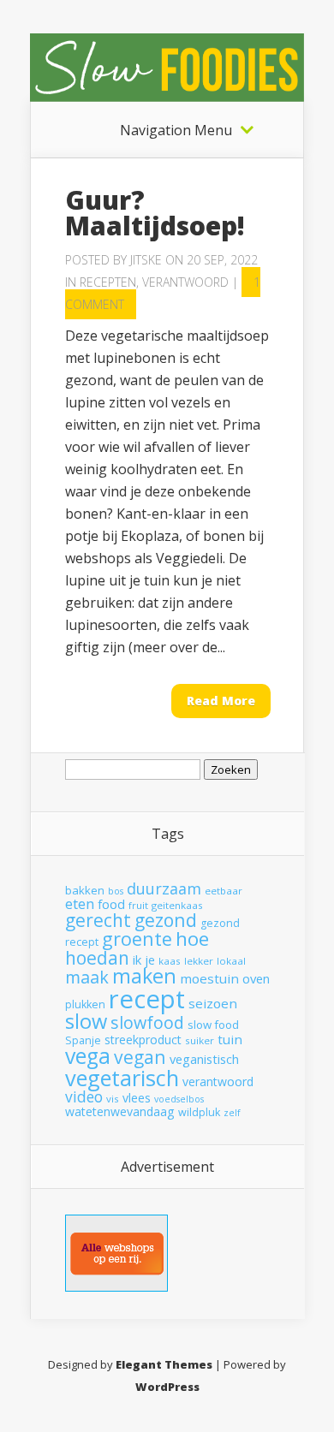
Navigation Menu (176, 130)
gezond (165, 919)
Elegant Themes (164, 1364)
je (150, 959)
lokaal (231, 960)
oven (256, 978)
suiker (199, 1040)
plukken (85, 1004)
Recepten (108, 282)
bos (115, 891)
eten (79, 903)
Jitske (146, 260)
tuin (230, 1039)
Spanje (83, 1040)
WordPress (167, 1386)
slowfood (147, 1022)
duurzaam (164, 888)
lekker (198, 960)
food (111, 903)
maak (87, 977)
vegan (140, 1056)
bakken (84, 890)
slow (86, 1021)
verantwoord (217, 1081)
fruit (138, 905)
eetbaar (223, 890)
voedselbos (179, 1099)
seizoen (212, 1003)
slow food (213, 1024)
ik (137, 959)
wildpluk (199, 1112)
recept (147, 999)
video (84, 1096)
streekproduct (143, 1039)
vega (87, 1056)
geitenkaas (177, 905)
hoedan (97, 958)
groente (137, 938)
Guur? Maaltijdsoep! (155, 212)
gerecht (98, 920)
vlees (136, 1098)
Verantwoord (185, 282)
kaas (169, 960)
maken (144, 975)
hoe (192, 938)
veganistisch (204, 1058)
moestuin (209, 978)
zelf (232, 1113)
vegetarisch (122, 1077)
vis (112, 1098)
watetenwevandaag (120, 1111)
